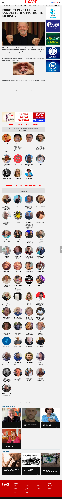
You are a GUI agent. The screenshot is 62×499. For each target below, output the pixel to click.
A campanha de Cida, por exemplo (11, 425)
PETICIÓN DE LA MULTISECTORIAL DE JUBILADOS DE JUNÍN (31, 471)
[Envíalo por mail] (17, 402)
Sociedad (38, 474)
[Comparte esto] (20, 402)
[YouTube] (57, 2)
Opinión (19, 474)
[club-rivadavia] (53, 13)
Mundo (58, 474)
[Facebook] (52, 2)
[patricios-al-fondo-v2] (53, 26)
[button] (3, 2)
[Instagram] (53, 2)
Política (11, 19)
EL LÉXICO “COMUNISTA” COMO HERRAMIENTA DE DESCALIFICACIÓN (11, 471)
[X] (55, 2)
